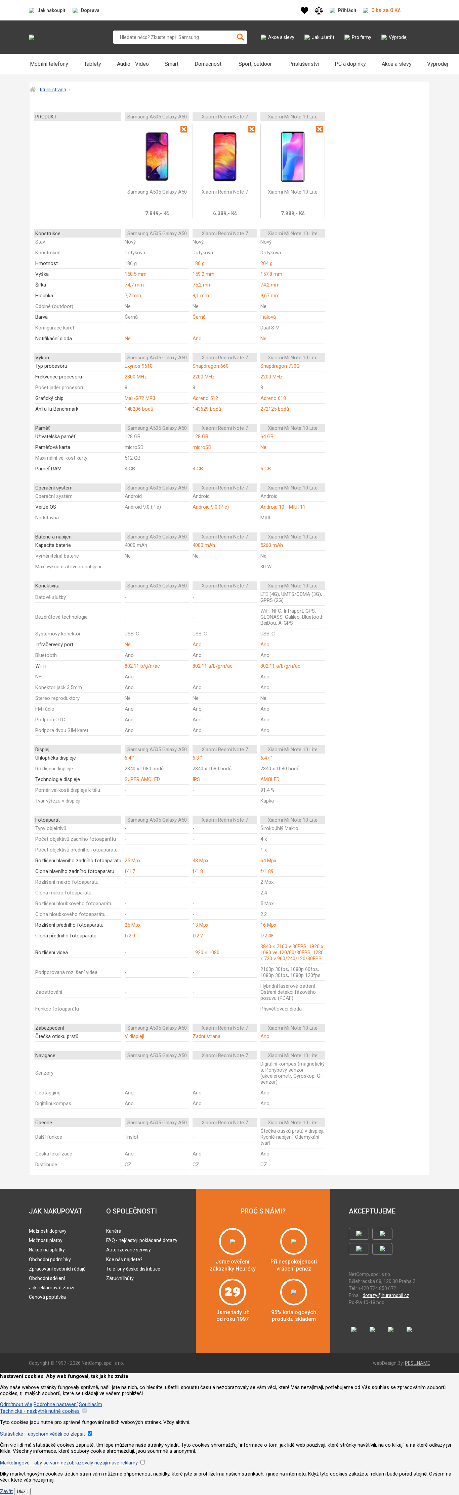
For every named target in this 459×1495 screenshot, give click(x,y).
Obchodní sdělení (47, 1278)
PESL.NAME (417, 1363)
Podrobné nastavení (56, 1404)
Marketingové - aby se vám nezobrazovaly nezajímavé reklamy (69, 1463)
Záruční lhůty (120, 1278)
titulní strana (53, 89)
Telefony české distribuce (133, 1269)
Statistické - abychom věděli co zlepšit (42, 1434)
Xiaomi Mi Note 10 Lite (293, 192)
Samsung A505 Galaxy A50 (157, 192)
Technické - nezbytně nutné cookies (40, 1411)
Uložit (22, 1491)
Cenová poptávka (47, 1297)
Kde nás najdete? (124, 1259)
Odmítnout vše (16, 1404)
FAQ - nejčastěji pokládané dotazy (141, 1240)
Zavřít (6, 1491)
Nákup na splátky (47, 1249)
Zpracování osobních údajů (57, 1269)
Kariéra (113, 1231)
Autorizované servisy (128, 1249)
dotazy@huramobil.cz (386, 1295)
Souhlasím (90, 1404)
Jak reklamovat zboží (51, 1287)
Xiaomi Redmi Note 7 (225, 192)
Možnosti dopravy (48, 1231)
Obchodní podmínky (50, 1259)
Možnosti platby (45, 1240)
